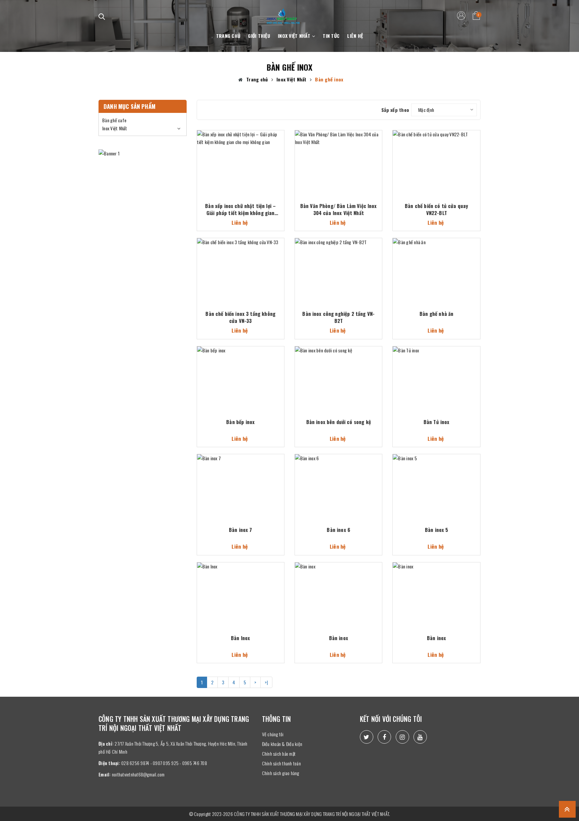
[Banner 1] (143, 153)
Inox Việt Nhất (295, 35)
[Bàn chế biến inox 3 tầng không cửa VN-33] (240, 264)
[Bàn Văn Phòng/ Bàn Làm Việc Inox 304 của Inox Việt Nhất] (338, 156)
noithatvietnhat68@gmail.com (138, 774)
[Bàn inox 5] (436, 480)
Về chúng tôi (273, 734)
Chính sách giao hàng (280, 772)
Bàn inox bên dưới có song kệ (338, 421)
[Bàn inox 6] (338, 480)
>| (266, 682)
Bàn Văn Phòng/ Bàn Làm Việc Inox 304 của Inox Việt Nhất (338, 209)
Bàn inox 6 (338, 529)
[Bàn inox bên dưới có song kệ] (338, 372)
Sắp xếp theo (395, 109)
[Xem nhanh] (281, 139)
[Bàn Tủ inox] (436, 372)
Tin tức (331, 35)
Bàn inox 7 (240, 529)
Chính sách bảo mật (279, 753)
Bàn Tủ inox (437, 421)
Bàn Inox (240, 637)
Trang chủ (228, 35)
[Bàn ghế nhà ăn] (436, 264)
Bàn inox (338, 637)
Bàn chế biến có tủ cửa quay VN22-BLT (436, 209)
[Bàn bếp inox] (240, 372)
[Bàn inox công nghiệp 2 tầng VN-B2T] (338, 264)
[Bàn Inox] (240, 588)
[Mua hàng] (281, 152)
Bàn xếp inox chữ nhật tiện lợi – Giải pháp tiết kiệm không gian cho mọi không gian (240, 209)
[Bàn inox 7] (240, 480)
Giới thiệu (259, 35)
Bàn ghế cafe (114, 120)
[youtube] (420, 737)
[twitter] (366, 737)
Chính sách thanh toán (281, 763)
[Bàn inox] (338, 588)
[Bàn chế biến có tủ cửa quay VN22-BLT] (436, 156)
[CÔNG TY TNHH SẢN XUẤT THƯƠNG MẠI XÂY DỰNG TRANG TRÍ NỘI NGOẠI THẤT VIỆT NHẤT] (283, 12)
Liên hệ (355, 35)
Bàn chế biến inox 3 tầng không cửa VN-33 (240, 317)
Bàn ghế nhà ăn (436, 313)
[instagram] (402, 737)
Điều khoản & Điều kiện (282, 743)
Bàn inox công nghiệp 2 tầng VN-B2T (338, 317)
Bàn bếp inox (240, 421)
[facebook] (384, 737)
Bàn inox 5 (436, 529)
